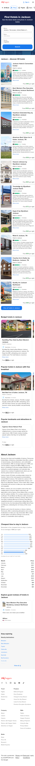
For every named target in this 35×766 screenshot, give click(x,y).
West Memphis (5, 643)
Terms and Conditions (26, 756)
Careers (3, 718)
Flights (3, 691)
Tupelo (3, 646)
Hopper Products (25, 718)
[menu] (33, 2)
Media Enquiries (5, 744)
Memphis (3, 640)
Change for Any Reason (20, 696)
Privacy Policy (18, 756)
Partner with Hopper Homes (9, 720)
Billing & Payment (25, 720)
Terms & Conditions (25, 728)
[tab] (5, 8)
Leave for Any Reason (20, 702)
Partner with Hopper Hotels (8, 723)
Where (5, 28)
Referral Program (18, 691)
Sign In (27, 2)
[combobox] (16, 30)
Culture (3, 715)
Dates (5, 34)
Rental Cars (4, 696)
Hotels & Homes (24, 715)
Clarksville (4, 649)
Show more (16, 80)
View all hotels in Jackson (11, 308)
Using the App (24, 723)
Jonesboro (4, 652)
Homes (3, 699)
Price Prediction (18, 694)
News (2, 737)
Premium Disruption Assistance (22, 704)
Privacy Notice (24, 725)
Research (3, 742)
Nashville (3, 655)
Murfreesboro (5, 658)
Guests (5, 40)
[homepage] (5, 2)
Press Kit (3, 739)
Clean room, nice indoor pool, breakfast (13, 612)
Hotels (3, 694)
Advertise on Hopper (7, 725)
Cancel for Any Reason (20, 699)
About (2, 713)
